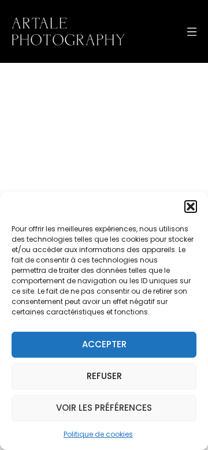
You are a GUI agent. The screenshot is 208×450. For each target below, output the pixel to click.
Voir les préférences (104, 408)
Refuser (104, 376)
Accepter (104, 344)
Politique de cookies (98, 434)
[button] (190, 206)
